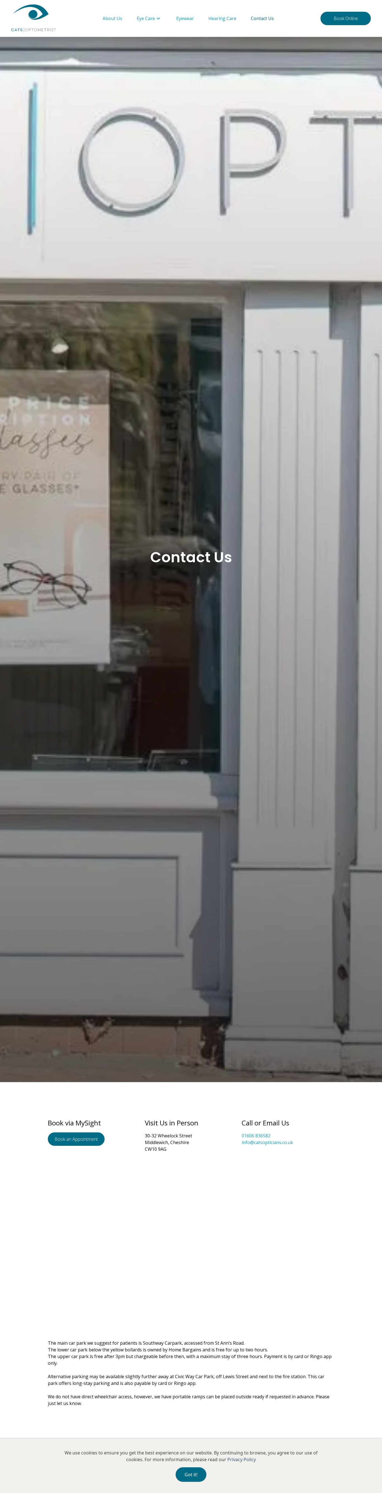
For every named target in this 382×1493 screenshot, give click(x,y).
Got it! (191, 1474)
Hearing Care (222, 18)
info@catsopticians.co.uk (267, 1142)
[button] (149, 18)
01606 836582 (256, 1136)
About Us (112, 18)
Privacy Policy (241, 1459)
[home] (33, 18)
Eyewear (185, 18)
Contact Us (262, 18)
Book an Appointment (76, 1139)
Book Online (346, 18)
